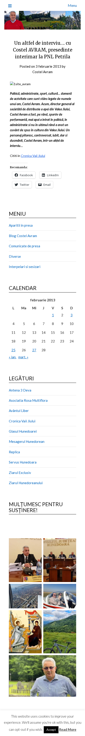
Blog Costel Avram (23, 236)
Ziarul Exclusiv (20, 473)
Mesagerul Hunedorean (26, 441)
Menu (72, 5)
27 (34, 350)
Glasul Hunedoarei (23, 431)
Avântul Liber (19, 411)
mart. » (23, 357)
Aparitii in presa (21, 225)
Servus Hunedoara (22, 462)
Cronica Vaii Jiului (33, 156)
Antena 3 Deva (20, 390)
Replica (14, 452)
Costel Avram (42, 72)
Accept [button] (51, 729)
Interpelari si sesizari (24, 267)
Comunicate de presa (24, 246)
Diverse (15, 256)
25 (13, 350)
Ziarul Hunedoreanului (26, 483)
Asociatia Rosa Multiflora (28, 400)
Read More (67, 729)
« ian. (12, 357)
